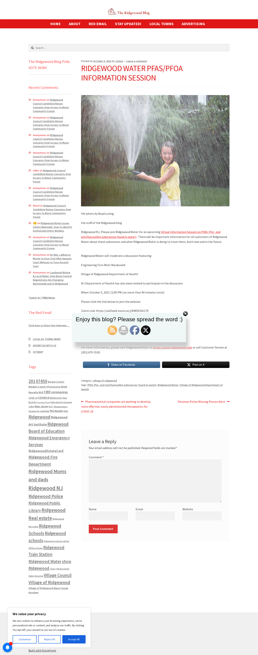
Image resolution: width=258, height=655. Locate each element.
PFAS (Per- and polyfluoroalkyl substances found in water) (121, 385)
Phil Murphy (56, 411)
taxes (53, 569)
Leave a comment (136, 61)
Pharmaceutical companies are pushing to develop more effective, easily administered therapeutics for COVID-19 (116, 406)
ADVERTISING (193, 23)
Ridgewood (39, 417)
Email (139, 509)
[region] (49, 627)
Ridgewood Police (46, 496)
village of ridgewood (105, 380)
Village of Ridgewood (49, 582)
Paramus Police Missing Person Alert (201, 402)
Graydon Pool (43, 402)
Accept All (74, 639)
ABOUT (74, 23)
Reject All (49, 639)
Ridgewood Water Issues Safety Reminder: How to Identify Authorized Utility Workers (52, 226)
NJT (51, 406)
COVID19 (43, 398)
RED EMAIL (98, 23)
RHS (66, 411)
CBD (47, 392)
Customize (25, 639)
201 (32, 381)
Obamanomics (61, 406)
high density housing (61, 402)
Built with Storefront (42, 650)
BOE (41, 392)
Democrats (56, 398)
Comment (96, 457)
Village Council (58, 575)
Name (93, 509)
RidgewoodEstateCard (46, 451)
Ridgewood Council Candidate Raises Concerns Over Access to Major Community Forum (51, 105)
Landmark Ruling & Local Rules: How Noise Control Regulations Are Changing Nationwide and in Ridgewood (52, 278)
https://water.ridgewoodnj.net (172, 347)
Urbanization (62, 568)
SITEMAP (38, 352)
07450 (41, 381)
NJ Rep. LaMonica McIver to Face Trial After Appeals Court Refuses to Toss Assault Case (52, 260)
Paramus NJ (34, 411)
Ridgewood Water (168, 385)
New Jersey (41, 406)
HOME (55, 23)
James (119, 61)
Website (187, 509)
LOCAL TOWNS (161, 23)
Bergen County (56, 381)
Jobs (31, 406)
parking (44, 411)
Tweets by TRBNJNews (42, 297)
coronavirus (59, 392)
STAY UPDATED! (128, 23)
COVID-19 (33, 398)
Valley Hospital (36, 576)
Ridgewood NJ (46, 488)
